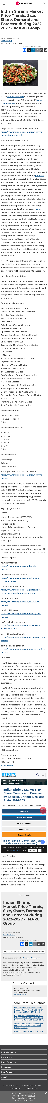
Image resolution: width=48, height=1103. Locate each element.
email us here (7, 765)
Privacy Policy (15, 1088)
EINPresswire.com (15, 97)
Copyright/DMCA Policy (32, 1085)
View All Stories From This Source (28, 1031)
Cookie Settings (31, 1088)
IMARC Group (6, 41)
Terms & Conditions (11, 1085)
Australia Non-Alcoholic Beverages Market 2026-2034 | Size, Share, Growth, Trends (28, 1026)
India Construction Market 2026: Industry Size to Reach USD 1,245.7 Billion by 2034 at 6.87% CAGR (28, 1010)
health (38, 209)
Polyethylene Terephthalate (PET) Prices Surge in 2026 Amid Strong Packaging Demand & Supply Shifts (29, 1018)
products (39, 176)
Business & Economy (31, 958)
